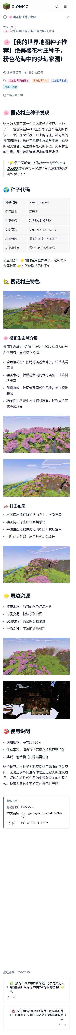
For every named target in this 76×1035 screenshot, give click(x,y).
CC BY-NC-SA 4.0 (33, 823)
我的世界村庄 (59, 80)
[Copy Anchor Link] (52, 112)
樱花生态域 (11, 86)
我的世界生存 (40, 80)
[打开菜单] (65, 6)
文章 (13, 27)
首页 (5, 27)
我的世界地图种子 (19, 80)
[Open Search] (57, 6)
